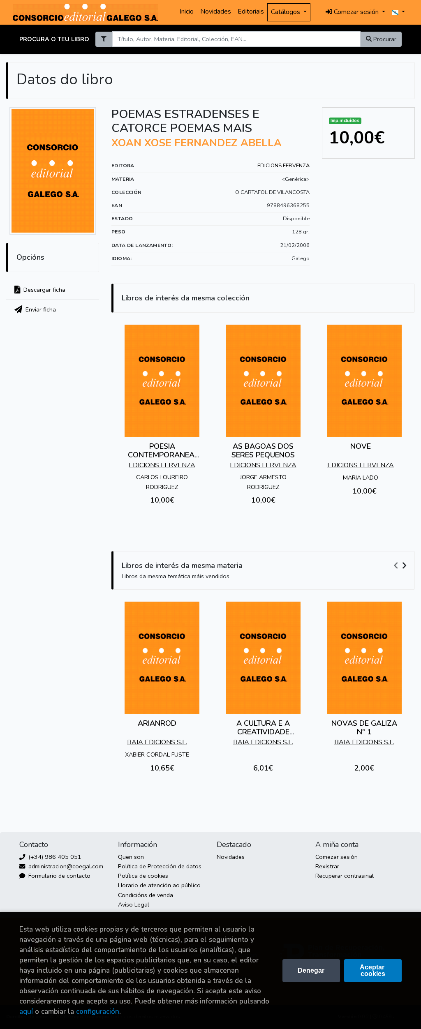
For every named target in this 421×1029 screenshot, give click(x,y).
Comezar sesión (336, 857)
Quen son (131, 857)
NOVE (360, 446)
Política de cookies (143, 876)
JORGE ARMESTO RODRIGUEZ (263, 482)
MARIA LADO (360, 477)
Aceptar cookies (373, 970)
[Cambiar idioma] (398, 12)
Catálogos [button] (286, 11)
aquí (26, 1011)
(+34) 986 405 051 (54, 857)
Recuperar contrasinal (344, 876)
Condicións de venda (145, 895)
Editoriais (251, 11)
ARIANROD (157, 723)
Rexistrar (327, 866)
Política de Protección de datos (159, 866)
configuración (97, 1011)
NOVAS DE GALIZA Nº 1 (364, 727)
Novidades (215, 11)
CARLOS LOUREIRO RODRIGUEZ (162, 482)
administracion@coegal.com (65, 866)
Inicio (187, 11)
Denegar (311, 970)
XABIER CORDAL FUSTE (157, 754)
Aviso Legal (133, 904)
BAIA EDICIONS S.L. (157, 742)
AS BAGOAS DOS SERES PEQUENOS (263, 450)
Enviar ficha (40, 309)
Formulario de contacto (58, 876)
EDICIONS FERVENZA (283, 165)
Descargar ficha (43, 290)
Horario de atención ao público (159, 885)
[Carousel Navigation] (401, 566)
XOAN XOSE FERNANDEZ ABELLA (196, 143)
